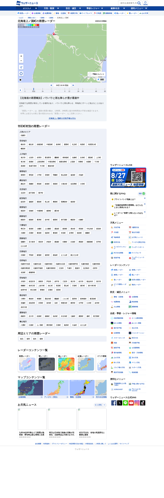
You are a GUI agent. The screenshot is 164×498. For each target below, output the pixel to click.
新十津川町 (92, 286)
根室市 (23, 211)
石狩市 (95, 268)
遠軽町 (31, 202)
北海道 (42, 17)
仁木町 (89, 303)
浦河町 (47, 255)
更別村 (98, 229)
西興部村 (64, 202)
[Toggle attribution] (20, 79)
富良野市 (48, 157)
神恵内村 (64, 303)
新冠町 (39, 255)
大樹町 (23, 233)
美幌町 (31, 184)
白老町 (73, 242)
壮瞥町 (65, 242)
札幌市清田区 (51, 268)
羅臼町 (57, 211)
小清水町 (64, 184)
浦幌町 (87, 233)
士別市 (31, 157)
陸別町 (79, 233)
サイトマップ (124, 444)
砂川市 (81, 281)
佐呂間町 (74, 184)
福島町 (47, 316)
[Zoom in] (21, 56)
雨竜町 (42, 290)
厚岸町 (39, 220)
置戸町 (40, 193)
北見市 (23, 193)
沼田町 (58, 290)
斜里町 (47, 184)
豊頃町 (55, 233)
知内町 (55, 316)
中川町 (42, 166)
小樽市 (23, 299)
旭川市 (23, 157)
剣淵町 (88, 162)
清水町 (73, 229)
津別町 (39, 184)
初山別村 (64, 175)
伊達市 (48, 242)
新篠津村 (32, 272)
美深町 (23, 166)
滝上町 (47, 202)
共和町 (40, 303)
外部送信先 (89, 444)
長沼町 (58, 286)
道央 (34, 339)
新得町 (65, 229)
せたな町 (83, 325)
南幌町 (23, 286)
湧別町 (39, 202)
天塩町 (81, 175)
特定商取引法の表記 (76, 444)
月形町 (74, 286)
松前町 (39, 316)
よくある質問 (113, 444)
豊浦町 (57, 242)
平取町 (31, 255)
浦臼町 (82, 286)
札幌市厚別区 (25, 268)
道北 (21, 339)
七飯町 (73, 316)
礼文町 (74, 144)
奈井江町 (32, 286)
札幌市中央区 (25, 264)
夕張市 (23, 281)
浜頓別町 (40, 144)
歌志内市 (90, 281)
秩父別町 (33, 290)
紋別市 (23, 202)
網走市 (23, 184)
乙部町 (58, 325)
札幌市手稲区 (38, 268)
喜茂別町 (93, 299)
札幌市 (23, 135)
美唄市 (40, 281)
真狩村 (74, 299)
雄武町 (73, 202)
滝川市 (73, 281)
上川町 (98, 157)
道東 (28, 339)
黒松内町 (48, 299)
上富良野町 (41, 162)
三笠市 (65, 281)
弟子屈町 (64, 220)
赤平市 (57, 281)
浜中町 (47, 220)
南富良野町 (63, 162)
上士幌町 (48, 229)
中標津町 (40, 211)
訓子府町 (32, 193)
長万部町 (96, 316)
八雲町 (23, 325)
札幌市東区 (48, 264)
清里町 (55, 184)
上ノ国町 (40, 325)
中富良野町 (52, 162)
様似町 (55, 255)
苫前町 (47, 175)
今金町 (74, 325)
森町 (88, 316)
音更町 (31, 229)
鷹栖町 (57, 157)
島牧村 (31, 299)
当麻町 (74, 157)
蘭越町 (57, 299)
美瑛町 (31, 162)
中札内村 (90, 229)
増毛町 (31, 175)
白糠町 (81, 220)
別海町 (31, 211)
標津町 (48, 211)
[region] (62, 53)
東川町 (23, 162)
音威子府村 (33, 166)
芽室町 (81, 229)
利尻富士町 (92, 144)
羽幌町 (55, 175)
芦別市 (48, 281)
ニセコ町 (66, 299)
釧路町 (31, 220)
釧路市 (23, 220)
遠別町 (73, 175)
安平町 (98, 242)
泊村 (56, 303)
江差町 (31, 325)
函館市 (23, 316)
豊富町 (66, 144)
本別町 (63, 233)
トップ (21, 17)
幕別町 (39, 233)
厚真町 (81, 242)
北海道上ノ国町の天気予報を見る (62, 118)
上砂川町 (41, 286)
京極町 (23, 303)
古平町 (81, 303)
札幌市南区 (85, 264)
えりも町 (64, 255)
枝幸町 (58, 144)
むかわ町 (24, 246)
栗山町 (66, 286)
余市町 (97, 303)
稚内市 (23, 144)
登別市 (40, 242)
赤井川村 (24, 307)
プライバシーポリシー (59, 444)
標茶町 (55, 220)
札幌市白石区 (60, 264)
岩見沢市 (32, 281)
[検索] (139, 3)
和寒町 (80, 162)
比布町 (82, 157)
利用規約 (46, 444)
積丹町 (73, 303)
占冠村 (72, 162)
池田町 (47, 233)
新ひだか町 (74, 255)
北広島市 (86, 268)
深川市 (98, 281)
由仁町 (50, 286)
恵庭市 (77, 268)
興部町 (55, 202)
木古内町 (64, 316)
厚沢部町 (49, 325)
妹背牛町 (24, 290)
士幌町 (39, 229)
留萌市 (23, 175)
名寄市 (39, 157)
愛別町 (90, 157)
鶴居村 (73, 220)
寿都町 (39, 299)
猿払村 (31, 144)
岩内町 (48, 303)
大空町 (82, 184)
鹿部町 (81, 316)
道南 (41, 339)
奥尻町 (66, 325)
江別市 (61, 268)
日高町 (23, 255)
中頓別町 (49, 144)
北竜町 (50, 290)
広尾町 (31, 233)
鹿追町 (57, 229)
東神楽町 (66, 157)
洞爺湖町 (90, 242)
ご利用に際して (100, 444)
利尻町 (82, 144)
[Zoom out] (21, 60)
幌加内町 (51, 166)
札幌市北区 (37, 264)
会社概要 (38, 444)
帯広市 (23, 229)
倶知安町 (32, 303)
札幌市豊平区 (73, 264)
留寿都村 (83, 299)
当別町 (23, 272)
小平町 (39, 175)
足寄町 (71, 233)
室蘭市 (23, 242)
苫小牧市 (32, 242)
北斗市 (31, 316)
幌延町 (23, 149)
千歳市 (69, 268)
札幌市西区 (96, 264)
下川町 (96, 162)
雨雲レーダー (31, 17)
